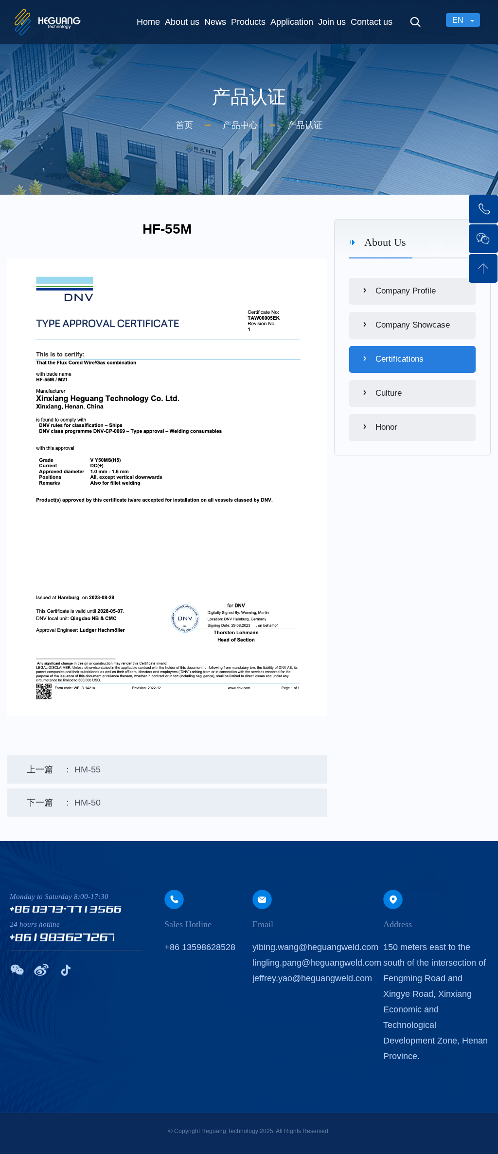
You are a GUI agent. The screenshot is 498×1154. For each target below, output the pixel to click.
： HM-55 (64, 769)
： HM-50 (64, 802)
